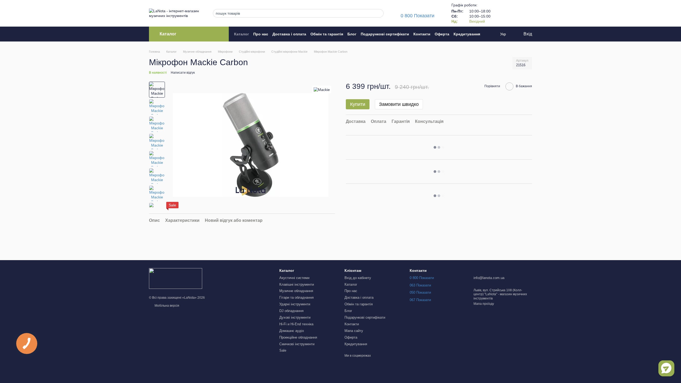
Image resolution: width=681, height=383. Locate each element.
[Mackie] (321, 89)
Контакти (421, 34)
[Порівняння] (500, 13)
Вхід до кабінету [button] (357, 278)
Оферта (442, 34)
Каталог (241, 34)
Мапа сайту (353, 331)
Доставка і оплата (289, 34)
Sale (282, 350)
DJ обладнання (291, 311)
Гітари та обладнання (296, 297)
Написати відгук (183, 72)
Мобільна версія (166, 305)
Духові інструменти (294, 317)
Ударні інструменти (294, 304)
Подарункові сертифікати (385, 34)
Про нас (260, 34)
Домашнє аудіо (291, 331)
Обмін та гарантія (326, 34)
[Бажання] (514, 13)
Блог (351, 34)
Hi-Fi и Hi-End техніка (296, 324)
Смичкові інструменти (296, 344)
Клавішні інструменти (296, 284)
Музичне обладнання (296, 291)
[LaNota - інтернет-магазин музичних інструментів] (175, 278)
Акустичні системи (294, 278)
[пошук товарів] (378, 13)
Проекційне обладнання (298, 337)
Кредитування (467, 34)
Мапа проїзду (484, 304)
